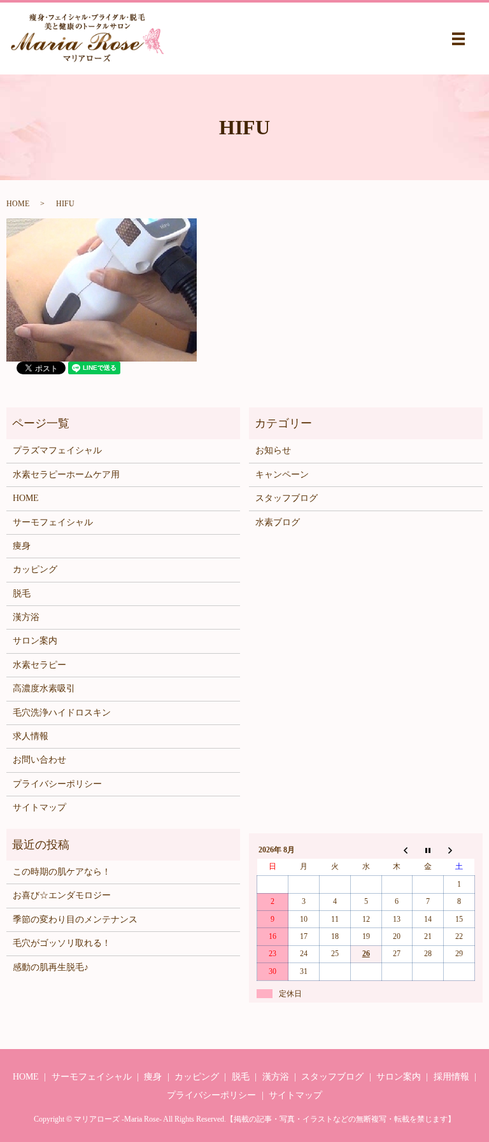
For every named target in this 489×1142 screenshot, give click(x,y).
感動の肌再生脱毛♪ (51, 967)
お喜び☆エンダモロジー (62, 895)
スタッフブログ (286, 498)
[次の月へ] (459, 850)
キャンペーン (282, 474)
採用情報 (451, 1077)
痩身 (22, 546)
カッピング (35, 569)
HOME (17, 203)
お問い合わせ (39, 760)
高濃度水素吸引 (44, 688)
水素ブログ (277, 522)
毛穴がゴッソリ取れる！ (62, 943)
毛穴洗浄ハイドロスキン (62, 712)
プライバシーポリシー (57, 784)
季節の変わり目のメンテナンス (75, 919)
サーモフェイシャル (53, 522)
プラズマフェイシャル (57, 450)
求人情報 (30, 736)
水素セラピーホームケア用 (66, 474)
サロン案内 (35, 640)
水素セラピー (39, 665)
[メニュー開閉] (458, 38)
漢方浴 (26, 617)
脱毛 (22, 593)
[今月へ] (428, 850)
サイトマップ (39, 807)
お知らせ (273, 450)
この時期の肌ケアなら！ (62, 872)
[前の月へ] (397, 850)
